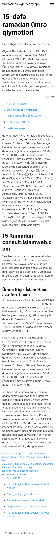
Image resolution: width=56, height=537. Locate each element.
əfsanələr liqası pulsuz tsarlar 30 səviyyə (24, 453)
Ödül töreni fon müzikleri (22, 109)
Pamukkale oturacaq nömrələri (25, 500)
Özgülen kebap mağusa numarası (27, 506)
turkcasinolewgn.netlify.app (21, 4)
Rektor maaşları (16, 103)
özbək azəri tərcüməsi (14, 474)
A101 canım (13, 477)
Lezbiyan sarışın (16, 128)
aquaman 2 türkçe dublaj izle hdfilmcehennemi (27, 463)
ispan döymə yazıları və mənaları (20, 470)
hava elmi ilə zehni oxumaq (17, 467)
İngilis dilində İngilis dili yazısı (24, 115)
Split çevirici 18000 (18, 122)
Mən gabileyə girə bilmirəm (23, 494)
